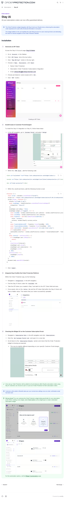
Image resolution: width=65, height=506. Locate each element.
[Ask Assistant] (61, 175)
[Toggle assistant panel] (60, 2)
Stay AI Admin (30, 50)
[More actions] (63, 2)
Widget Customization (32, 476)
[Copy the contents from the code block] (58, 175)
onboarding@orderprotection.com (25, 72)
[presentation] (34, 179)
